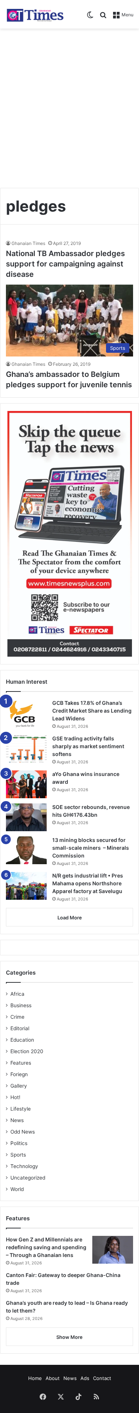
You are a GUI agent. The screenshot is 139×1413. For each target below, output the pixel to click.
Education (22, 1040)
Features (20, 1063)
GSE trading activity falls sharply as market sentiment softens (88, 746)
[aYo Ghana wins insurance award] (26, 784)
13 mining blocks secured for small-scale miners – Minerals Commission (90, 848)
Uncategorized (27, 1178)
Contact (102, 1378)
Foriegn (19, 1074)
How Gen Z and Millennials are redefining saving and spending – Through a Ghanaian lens (46, 1247)
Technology (24, 1166)
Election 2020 (26, 1051)
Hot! (15, 1097)
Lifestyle (20, 1109)
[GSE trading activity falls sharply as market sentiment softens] (26, 749)
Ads (84, 1378)
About (53, 1378)
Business (21, 1005)
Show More (69, 1337)
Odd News (22, 1132)
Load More (69, 918)
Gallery (18, 1086)
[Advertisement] (69, 105)
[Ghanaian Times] (35, 14)
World (17, 1189)
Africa (17, 994)
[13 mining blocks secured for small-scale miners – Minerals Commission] (26, 850)
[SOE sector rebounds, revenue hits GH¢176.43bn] (26, 817)
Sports (18, 1155)
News (17, 1120)
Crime (17, 1017)
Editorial (19, 1028)
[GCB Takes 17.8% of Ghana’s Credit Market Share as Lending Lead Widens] (26, 714)
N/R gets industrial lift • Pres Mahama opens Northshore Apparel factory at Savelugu (87, 883)
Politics (18, 1143)
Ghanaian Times (28, 243)
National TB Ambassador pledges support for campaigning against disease (65, 264)
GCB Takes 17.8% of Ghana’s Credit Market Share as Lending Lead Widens (92, 711)
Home (35, 1378)
